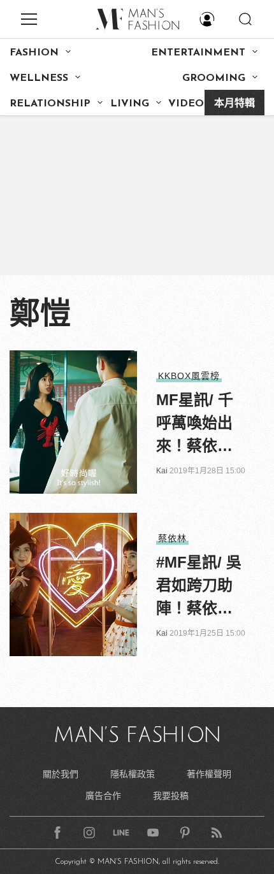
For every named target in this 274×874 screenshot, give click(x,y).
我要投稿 (171, 796)
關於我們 (60, 774)
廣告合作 (103, 796)
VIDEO (186, 104)
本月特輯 (234, 104)
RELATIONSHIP (50, 104)
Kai (162, 470)
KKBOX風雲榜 (189, 376)
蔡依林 (172, 538)
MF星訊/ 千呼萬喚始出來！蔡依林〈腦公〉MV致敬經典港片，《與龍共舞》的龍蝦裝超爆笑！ (198, 424)
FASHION (34, 53)
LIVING (129, 104)
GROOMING (213, 78)
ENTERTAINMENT (198, 53)
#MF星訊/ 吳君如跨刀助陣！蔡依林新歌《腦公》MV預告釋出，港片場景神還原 (199, 587)
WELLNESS (39, 78)
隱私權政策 (132, 774)
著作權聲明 (209, 774)
